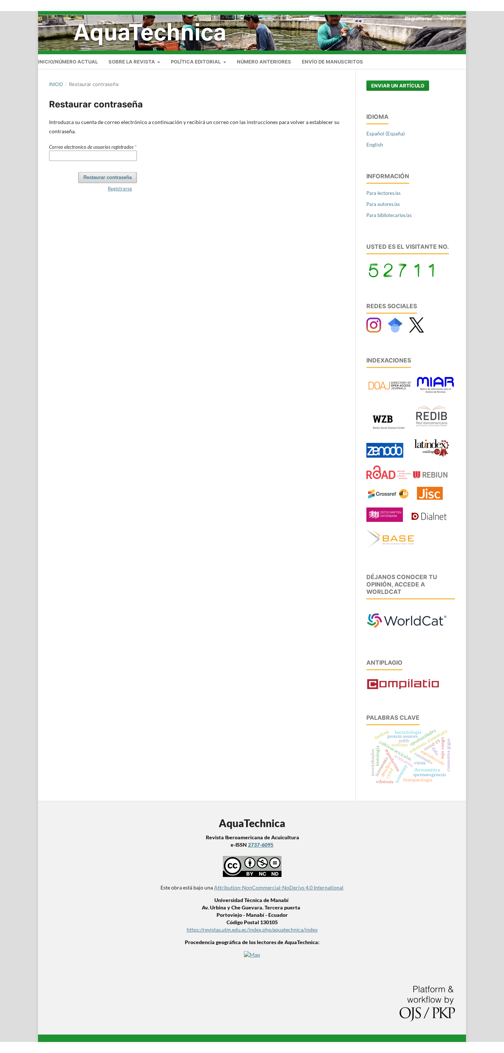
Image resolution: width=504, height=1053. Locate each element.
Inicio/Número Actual (68, 62)
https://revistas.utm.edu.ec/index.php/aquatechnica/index (252, 929)
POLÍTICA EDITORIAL (196, 62)
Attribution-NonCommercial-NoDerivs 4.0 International (279, 887)
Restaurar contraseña (107, 177)
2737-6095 (260, 845)
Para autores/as (383, 204)
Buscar (454, 60)
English (374, 144)
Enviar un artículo (397, 86)
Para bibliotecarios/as (389, 215)
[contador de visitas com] (402, 275)
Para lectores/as (383, 193)
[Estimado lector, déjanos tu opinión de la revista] (407, 631)
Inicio (56, 84)
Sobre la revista (132, 62)
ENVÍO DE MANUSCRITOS (332, 62)
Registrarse (418, 18)
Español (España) (385, 133)
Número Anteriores (264, 62)
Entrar (448, 18)
